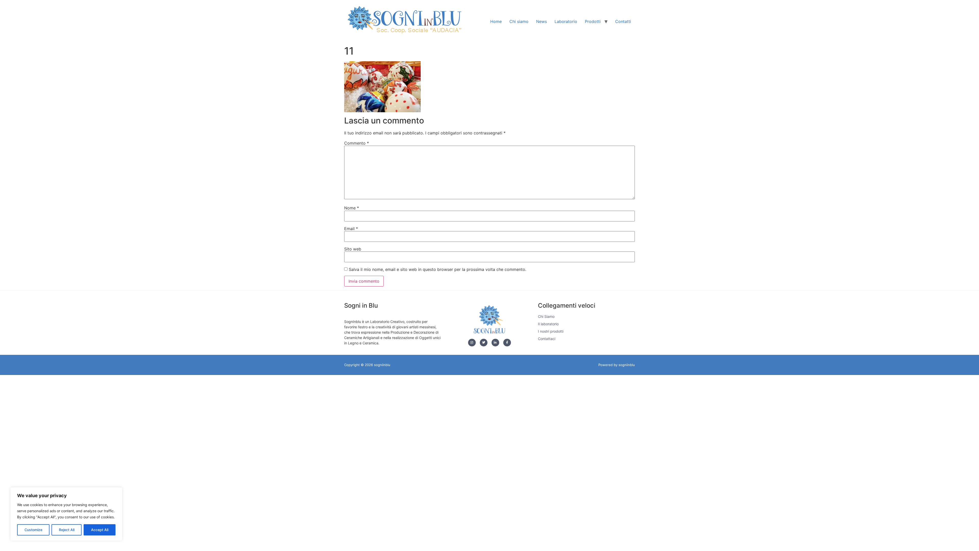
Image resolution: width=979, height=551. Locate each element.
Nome (351, 208)
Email (351, 229)
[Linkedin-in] (495, 342)
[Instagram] (472, 342)
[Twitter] (483, 342)
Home (496, 21)
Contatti (623, 21)
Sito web (352, 249)
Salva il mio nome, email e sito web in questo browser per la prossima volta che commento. (437, 269)
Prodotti (593, 21)
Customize (33, 530)
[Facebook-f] (507, 342)
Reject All (66, 530)
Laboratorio (566, 21)
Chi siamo (519, 21)
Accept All (99, 530)
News (541, 21)
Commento (356, 143)
